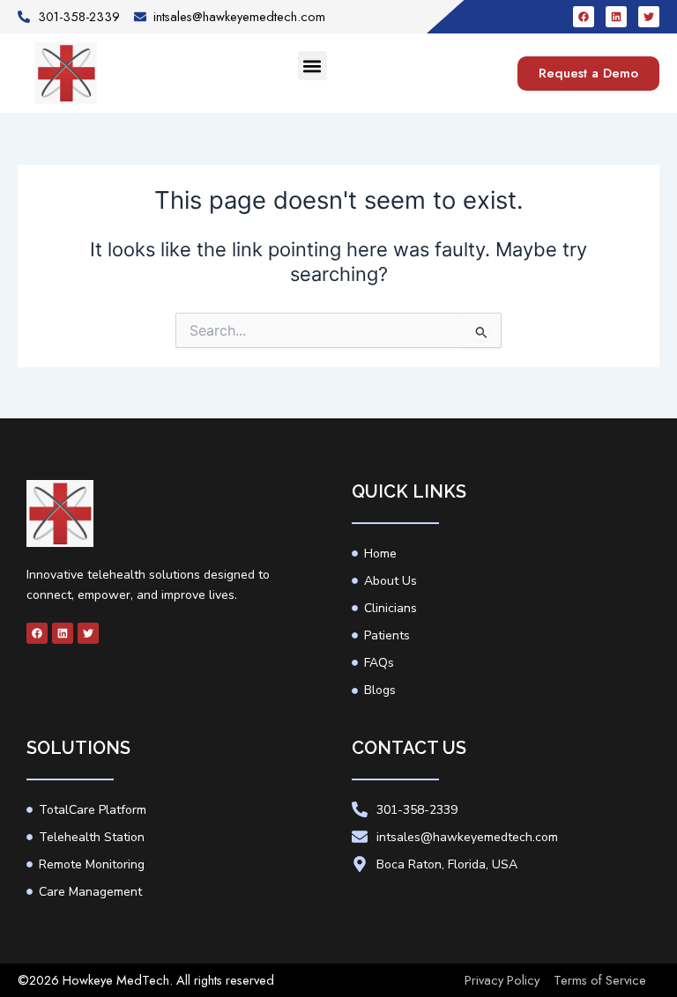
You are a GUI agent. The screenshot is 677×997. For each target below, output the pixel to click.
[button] (312, 65)
